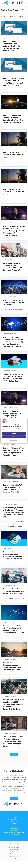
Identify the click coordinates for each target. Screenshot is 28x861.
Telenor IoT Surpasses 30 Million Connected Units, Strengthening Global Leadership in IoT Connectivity (12, 415)
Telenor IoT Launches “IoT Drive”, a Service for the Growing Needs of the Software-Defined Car (12, 488)
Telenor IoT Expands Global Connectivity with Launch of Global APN (13, 302)
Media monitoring (14, 847)
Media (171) (13, 16)
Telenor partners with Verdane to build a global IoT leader (13, 154)
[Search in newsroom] (26, 3)
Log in (14, 858)
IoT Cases (14, 830)
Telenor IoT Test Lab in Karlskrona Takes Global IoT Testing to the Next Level (13, 591)
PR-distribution (14, 849)
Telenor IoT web (14, 828)
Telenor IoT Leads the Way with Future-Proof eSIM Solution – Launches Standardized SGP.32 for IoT (13, 629)
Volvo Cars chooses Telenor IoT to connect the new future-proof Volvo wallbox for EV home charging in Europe (13, 741)
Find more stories (14, 856)
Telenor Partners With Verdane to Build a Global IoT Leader (14, 191)
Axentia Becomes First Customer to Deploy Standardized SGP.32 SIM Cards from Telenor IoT (12, 266)
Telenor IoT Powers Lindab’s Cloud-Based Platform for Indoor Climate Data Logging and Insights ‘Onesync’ (13, 81)
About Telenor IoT (14, 834)
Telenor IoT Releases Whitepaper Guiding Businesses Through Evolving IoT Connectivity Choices (13, 555)
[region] (14, 430)
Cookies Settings (14, 440)
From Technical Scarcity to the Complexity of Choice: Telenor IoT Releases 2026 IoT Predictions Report (13, 377)
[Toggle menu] (2, 3)
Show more (14, 754)
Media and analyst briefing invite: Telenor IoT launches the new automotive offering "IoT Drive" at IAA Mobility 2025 (14, 512)
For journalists (14, 854)
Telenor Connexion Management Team (14, 832)
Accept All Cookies (14, 436)
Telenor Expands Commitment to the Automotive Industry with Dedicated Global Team (12, 666)
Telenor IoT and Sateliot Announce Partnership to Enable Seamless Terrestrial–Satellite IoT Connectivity (13, 118)
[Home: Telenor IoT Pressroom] (13, 3)
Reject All (14, 433)
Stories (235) (4, 16)
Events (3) (21, 16)
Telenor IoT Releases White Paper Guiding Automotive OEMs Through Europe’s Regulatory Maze (13, 451)
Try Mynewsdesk (14, 851)
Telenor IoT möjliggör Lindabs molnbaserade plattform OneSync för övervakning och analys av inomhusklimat (12, 46)
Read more (14, 798)
